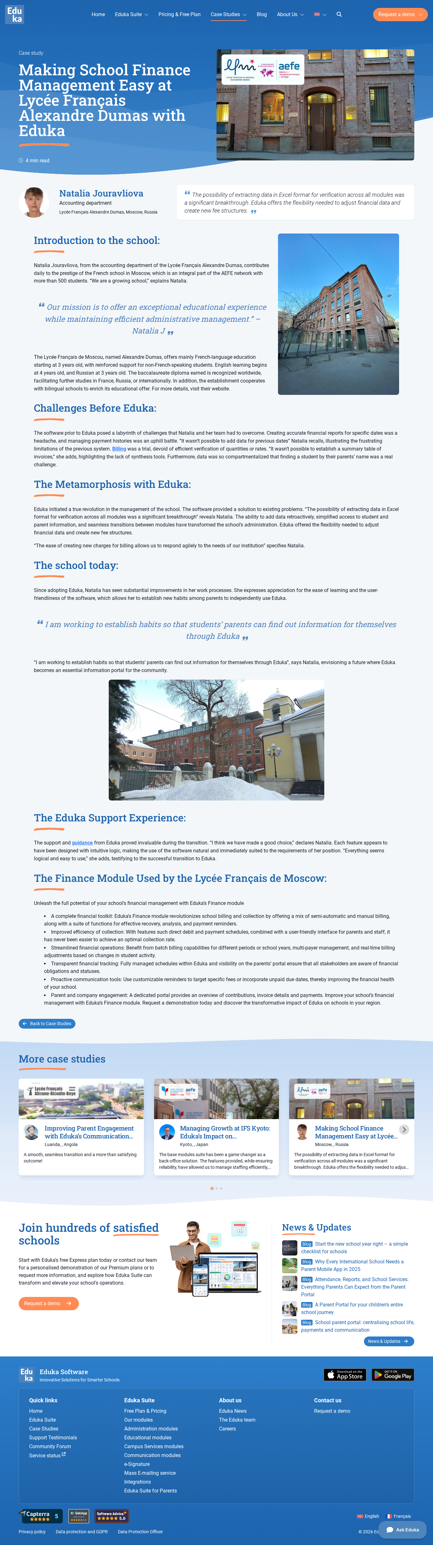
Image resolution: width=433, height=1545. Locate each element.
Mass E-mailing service (150, 1473)
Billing (119, 449)
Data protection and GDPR (82, 1531)
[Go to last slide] (29, 1129)
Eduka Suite (128, 14)
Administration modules (151, 1429)
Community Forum (50, 1446)
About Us (287, 14)
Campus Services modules (154, 1446)
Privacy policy (32, 1531)
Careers (227, 1429)
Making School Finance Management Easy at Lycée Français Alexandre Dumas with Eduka (105, 99)
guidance (82, 843)
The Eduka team (237, 1420)
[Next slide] (404, 1129)
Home (98, 14)
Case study (31, 53)
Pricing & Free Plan (179, 14)
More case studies (62, 1058)
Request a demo (397, 14)
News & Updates (384, 1341)
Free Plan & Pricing (145, 1411)
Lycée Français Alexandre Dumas (91, 212)
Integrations (137, 1482)
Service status (45, 1456)
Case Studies (225, 14)
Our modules (138, 1420)
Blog (262, 14)
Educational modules (147, 1438)
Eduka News (233, 1411)
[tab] (212, 1188)
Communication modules (152, 1455)
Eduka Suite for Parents (150, 1491)
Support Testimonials (53, 1438)
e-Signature (137, 1464)
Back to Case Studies (50, 1023)
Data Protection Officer (140, 1531)
